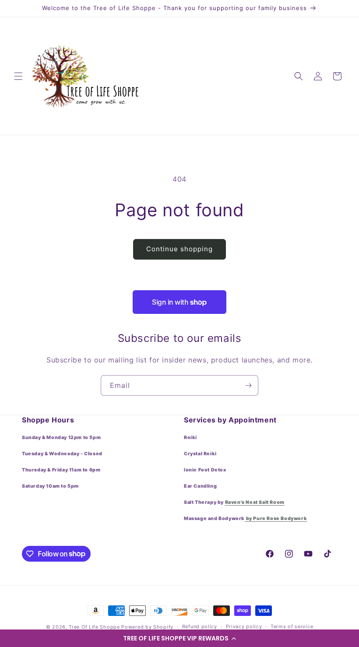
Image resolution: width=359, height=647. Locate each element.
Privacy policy (244, 626)
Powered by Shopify (147, 627)
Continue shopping (179, 249)
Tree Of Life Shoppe (94, 627)
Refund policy (199, 626)
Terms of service (292, 626)
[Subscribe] (248, 385)
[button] (179, 638)
